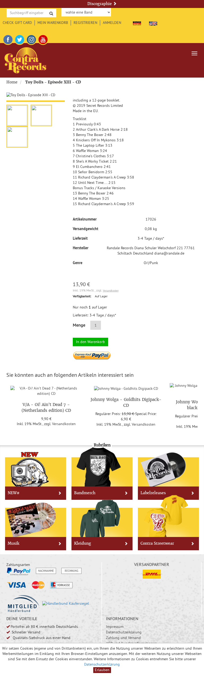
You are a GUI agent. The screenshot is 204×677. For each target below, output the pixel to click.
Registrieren (85, 22)
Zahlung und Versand (123, 637)
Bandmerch (84, 492)
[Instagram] (31, 38)
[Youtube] (43, 38)
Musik (13, 543)
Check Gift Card (17, 22)
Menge (79, 325)
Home (12, 82)
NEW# (13, 492)
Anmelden (112, 22)
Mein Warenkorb (52, 22)
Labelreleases (153, 492)
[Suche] (51, 13)
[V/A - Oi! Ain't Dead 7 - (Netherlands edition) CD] (46, 390)
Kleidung (82, 543)
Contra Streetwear (157, 543)
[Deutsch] (137, 22)
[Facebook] (8, 38)
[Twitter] (19, 38)
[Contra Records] (25, 60)
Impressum (115, 626)
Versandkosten (110, 290)
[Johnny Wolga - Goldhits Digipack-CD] (126, 387)
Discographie (100, 3)
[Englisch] (153, 22)
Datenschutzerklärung (124, 632)
